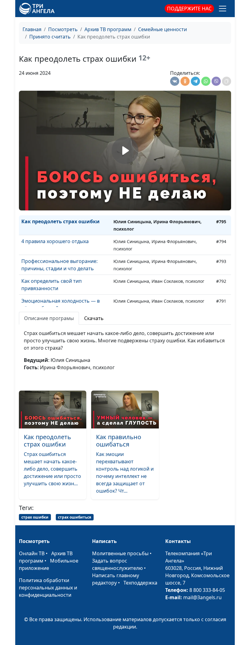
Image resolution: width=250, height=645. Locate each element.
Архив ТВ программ (107, 29)
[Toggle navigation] (222, 8)
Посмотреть (63, 29)
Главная (32, 29)
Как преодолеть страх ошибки (60, 221)
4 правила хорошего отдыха (55, 241)
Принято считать (50, 36)
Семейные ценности (162, 29)
